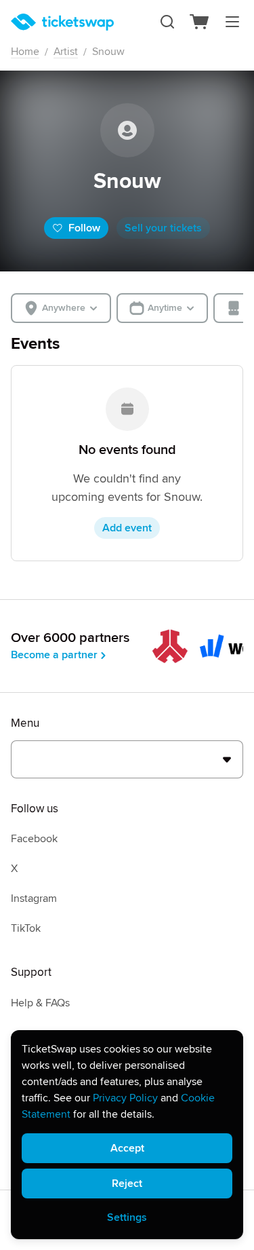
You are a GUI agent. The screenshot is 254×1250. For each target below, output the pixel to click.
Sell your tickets (163, 228)
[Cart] (200, 22)
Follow (84, 228)
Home (25, 51)
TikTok (26, 928)
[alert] (127, 1134)
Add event (127, 528)
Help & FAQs (40, 1003)
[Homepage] (62, 22)
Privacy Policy (125, 1098)
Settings (127, 1217)
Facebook (34, 839)
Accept (127, 1148)
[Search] (167, 22)
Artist (66, 51)
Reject (127, 1183)
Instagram (34, 898)
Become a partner (54, 655)
